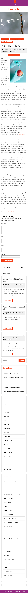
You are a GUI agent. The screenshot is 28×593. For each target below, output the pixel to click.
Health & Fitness (8, 514)
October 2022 (7, 469)
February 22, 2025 (9, 284)
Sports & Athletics (9, 559)
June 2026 (7, 412)
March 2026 (7, 424)
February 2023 (8, 452)
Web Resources (8, 575)
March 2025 (7, 436)
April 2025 (6, 432)
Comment (3, 223)
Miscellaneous (8, 534)
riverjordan (18, 49)
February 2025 (8, 440)
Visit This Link (11, 211)
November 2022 (8, 465)
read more (21, 134)
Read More (9, 301)
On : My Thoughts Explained (12, 387)
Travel (5, 567)
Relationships (7, 551)
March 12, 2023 (8, 49)
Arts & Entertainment (9, 486)
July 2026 (6, 408)
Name (3, 236)
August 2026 (7, 404)
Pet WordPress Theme (9, 591)
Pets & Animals (8, 543)
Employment (7, 502)
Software (6, 555)
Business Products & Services (12, 494)
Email (3, 245)
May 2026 (6, 416)
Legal (5, 530)
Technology (7, 563)
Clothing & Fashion (9, 498)
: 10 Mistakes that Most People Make (14, 391)
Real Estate (7, 547)
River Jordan (14, 9)
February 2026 (8, 428)
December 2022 (8, 461)
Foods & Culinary (8, 510)
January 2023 (7, 456)
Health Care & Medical (16, 39)
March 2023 (7, 448)
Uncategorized (8, 571)
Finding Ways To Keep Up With (12, 373)
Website (3, 254)
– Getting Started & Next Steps (14, 335)
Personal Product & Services (12, 538)
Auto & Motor (7, 490)
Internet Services (8, 526)
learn (11, 101)
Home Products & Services (11, 522)
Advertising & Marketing (10, 481)
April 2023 (6, 444)
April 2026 (6, 420)
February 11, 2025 (9, 312)
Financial (6, 506)
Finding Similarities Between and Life (14, 383)
